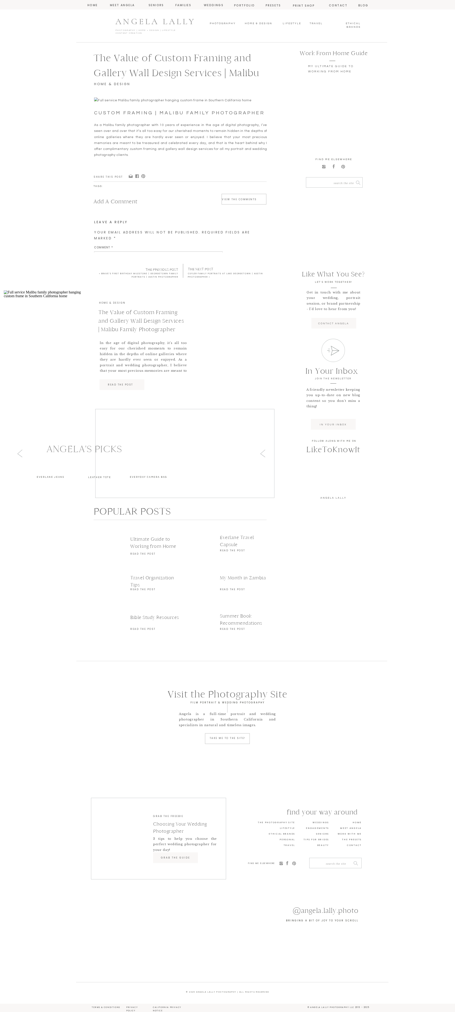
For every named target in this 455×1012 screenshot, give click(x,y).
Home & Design (112, 84)
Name (99, 307)
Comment (103, 247)
